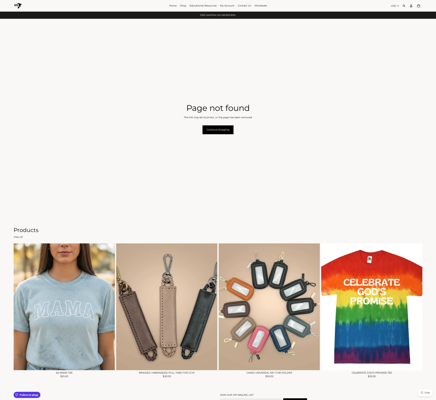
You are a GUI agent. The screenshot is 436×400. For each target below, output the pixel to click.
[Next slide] (212, 307)
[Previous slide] (121, 307)
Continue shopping (218, 129)
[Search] (404, 6)
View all (18, 236)
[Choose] (109, 365)
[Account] (411, 6)
